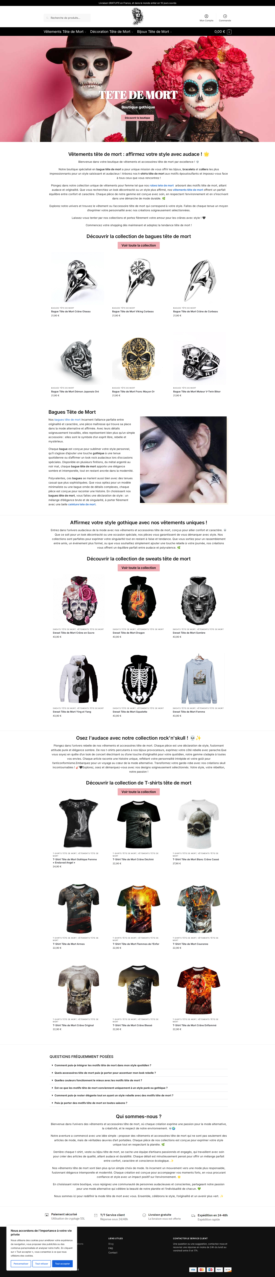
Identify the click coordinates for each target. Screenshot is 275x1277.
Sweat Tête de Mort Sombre (189, 632)
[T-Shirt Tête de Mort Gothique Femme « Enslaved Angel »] (79, 824)
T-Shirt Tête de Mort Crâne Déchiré (133, 859)
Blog (110, 1243)
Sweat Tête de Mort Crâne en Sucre (73, 632)
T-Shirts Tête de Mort (65, 853)
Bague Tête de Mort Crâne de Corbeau (195, 311)
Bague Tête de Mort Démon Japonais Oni (75, 391)
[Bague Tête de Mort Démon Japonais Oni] (77, 358)
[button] (222, 31)
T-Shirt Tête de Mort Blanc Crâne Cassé (196, 859)
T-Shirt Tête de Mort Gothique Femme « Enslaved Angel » (75, 861)
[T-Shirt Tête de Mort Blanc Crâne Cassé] (199, 824)
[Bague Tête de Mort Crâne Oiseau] (77, 278)
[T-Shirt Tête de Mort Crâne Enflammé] (199, 990)
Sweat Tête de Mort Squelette (130, 711)
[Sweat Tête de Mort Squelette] (139, 679)
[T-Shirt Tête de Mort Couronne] (199, 909)
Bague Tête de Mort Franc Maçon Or (133, 391)
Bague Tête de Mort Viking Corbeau (133, 311)
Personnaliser (21, 1263)
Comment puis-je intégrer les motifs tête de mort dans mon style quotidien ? (103, 1065)
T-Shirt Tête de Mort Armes (69, 943)
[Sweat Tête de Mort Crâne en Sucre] (79, 600)
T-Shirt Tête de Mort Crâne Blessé (132, 1025)
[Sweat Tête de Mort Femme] (199, 679)
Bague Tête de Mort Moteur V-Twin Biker (197, 391)
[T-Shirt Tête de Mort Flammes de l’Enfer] (139, 909)
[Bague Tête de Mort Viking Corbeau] (138, 278)
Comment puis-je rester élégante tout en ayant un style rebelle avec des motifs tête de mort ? (114, 1095)
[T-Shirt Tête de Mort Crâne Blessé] (139, 990)
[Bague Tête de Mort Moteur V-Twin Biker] (199, 358)
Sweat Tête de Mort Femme (189, 711)
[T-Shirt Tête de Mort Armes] (79, 909)
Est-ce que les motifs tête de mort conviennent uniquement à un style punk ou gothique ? (111, 1087)
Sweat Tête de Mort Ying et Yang (72, 711)
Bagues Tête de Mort (62, 308)
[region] (41, 1248)
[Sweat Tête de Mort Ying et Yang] (79, 679)
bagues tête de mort (67, 419)
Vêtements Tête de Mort (90, 629)
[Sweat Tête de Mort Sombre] (199, 600)
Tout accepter (62, 1263)
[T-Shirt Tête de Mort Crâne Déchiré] (139, 824)
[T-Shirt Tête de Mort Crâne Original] (79, 990)
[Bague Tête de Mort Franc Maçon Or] (138, 358)
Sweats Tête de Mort (64, 629)
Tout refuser (41, 1263)
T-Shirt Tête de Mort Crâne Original (73, 1025)
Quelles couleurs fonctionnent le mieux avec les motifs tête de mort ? (98, 1080)
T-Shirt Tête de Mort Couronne (190, 943)
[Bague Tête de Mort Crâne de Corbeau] (199, 278)
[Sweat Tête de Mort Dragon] (139, 600)
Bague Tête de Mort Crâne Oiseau (71, 311)
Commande (225, 20)
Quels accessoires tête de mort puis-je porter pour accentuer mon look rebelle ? (105, 1072)
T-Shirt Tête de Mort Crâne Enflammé (194, 1025)
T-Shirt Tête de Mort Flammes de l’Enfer (136, 943)
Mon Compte (206, 20)
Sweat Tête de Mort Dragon (129, 632)
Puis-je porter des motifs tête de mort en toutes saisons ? (91, 1103)
